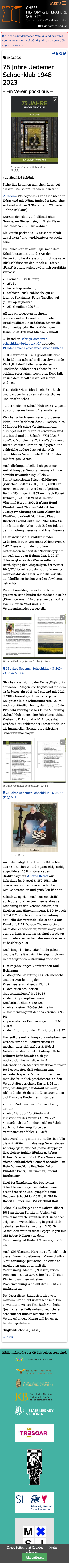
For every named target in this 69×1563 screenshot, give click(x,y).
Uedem (11, 196)
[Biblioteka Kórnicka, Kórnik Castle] (34, 1386)
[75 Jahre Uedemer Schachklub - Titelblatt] (34, 163)
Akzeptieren (35, 1557)
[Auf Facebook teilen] (60, 53)
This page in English (54, 26)
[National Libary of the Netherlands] (34, 1399)
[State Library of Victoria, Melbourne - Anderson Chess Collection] (34, 1417)
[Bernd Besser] (34, 851)
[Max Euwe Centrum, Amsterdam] (34, 1485)
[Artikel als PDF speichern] (57, 53)
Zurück (8, 1337)
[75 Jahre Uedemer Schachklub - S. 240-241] (34, 658)
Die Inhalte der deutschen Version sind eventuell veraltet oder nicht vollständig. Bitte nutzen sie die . (33, 40)
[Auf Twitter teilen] (64, 53)
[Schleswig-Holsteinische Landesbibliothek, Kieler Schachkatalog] (34, 1512)
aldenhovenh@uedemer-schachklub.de (35, 348)
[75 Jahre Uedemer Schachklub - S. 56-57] (34, 782)
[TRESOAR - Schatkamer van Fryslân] (34, 1441)
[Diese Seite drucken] (53, 53)
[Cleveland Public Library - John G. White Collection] (34, 1362)
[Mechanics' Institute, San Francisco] (34, 1373)
